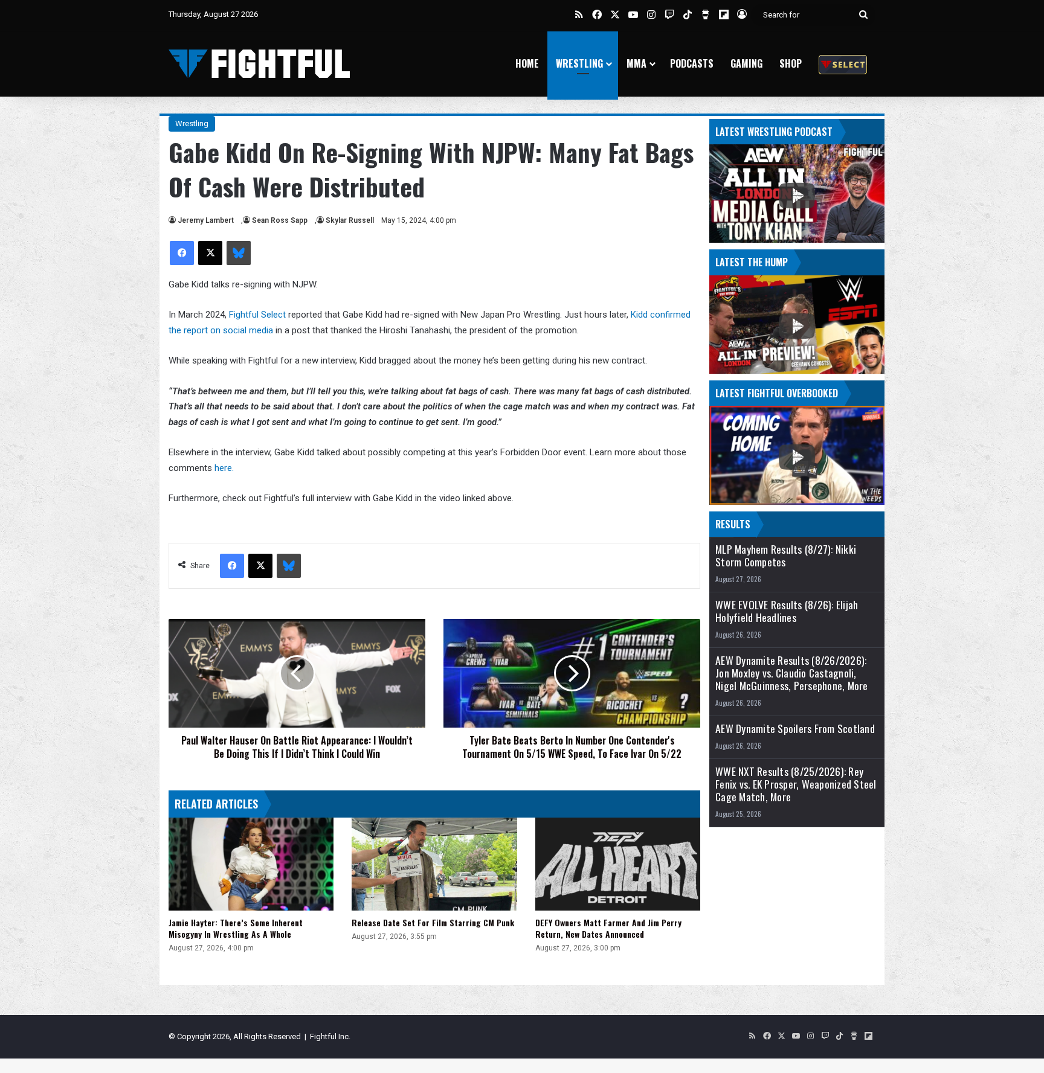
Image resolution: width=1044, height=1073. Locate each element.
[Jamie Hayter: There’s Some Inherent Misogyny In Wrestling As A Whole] (251, 864)
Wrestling (579, 63)
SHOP (790, 63)
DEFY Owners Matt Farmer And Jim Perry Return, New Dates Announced (608, 928)
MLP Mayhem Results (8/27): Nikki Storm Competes (785, 555)
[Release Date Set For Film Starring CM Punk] (434, 864)
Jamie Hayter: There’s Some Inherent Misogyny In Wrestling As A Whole (236, 928)
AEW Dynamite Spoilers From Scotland (795, 728)
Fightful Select (257, 314)
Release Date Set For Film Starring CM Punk (433, 922)
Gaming (746, 63)
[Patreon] (842, 64)
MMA (636, 63)
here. (224, 468)
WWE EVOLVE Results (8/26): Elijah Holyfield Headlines (786, 611)
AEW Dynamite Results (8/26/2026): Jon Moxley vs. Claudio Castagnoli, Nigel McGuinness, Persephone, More (791, 673)
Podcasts (692, 63)
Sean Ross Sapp (280, 220)
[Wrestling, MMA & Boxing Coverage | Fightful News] (259, 64)
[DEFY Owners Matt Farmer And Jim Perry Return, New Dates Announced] (617, 864)
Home (527, 63)
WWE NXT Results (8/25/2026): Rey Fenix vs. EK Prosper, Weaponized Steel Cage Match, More (796, 784)
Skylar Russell (350, 220)
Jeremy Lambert (206, 220)
